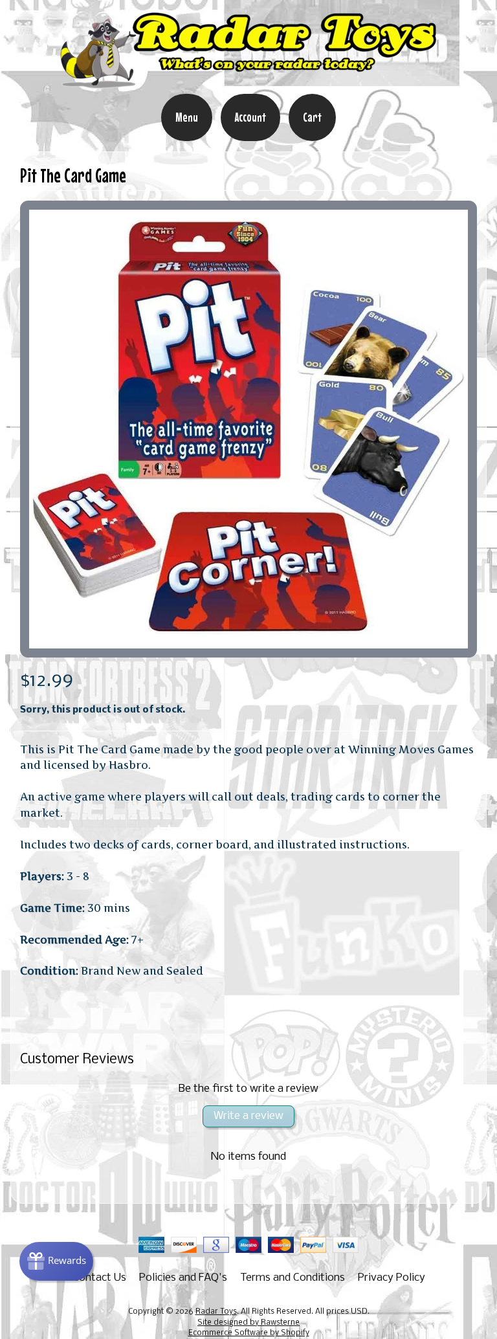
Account (250, 117)
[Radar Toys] (248, 85)
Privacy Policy (391, 1278)
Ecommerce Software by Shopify (248, 1333)
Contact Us (99, 1278)
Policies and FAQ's (183, 1278)
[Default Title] (249, 429)
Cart (312, 117)
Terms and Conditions (292, 1278)
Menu (186, 117)
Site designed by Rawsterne (248, 1323)
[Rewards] (56, 1261)
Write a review (248, 1116)
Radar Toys (216, 1312)
